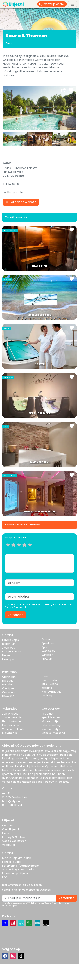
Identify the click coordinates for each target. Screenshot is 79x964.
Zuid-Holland (50, 684)
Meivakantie (10, 733)
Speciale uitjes (51, 717)
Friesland (7, 680)
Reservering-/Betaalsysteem (20, 866)
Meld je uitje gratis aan (16, 858)
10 (31, 549)
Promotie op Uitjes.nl (15, 873)
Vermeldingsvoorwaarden (18, 869)
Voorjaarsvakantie (13, 729)
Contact (7, 825)
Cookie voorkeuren (14, 841)
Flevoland (8, 696)
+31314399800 (12, 184)
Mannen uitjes (51, 721)
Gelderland (9, 692)
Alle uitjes (48, 713)
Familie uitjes (10, 640)
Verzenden (15, 615)
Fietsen (6, 655)
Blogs (5, 833)
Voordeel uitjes (51, 729)
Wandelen (48, 651)
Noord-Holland (51, 680)
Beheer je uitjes (12, 862)
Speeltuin (48, 643)
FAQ (4, 877)
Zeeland (47, 688)
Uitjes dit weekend (53, 733)
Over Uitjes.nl (10, 829)
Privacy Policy (61, 604)
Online (46, 639)
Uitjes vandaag (51, 725)
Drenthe (7, 684)
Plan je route (15, 192)
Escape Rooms (11, 651)
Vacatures (8, 845)
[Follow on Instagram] (13, 956)
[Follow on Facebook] (5, 956)
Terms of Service (13, 607)
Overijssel (8, 688)
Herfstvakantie (11, 721)
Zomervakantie (12, 717)
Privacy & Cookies (13, 837)
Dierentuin (8, 644)
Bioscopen (8, 659)
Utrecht (46, 676)
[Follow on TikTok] (21, 956)
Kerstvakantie (11, 725)
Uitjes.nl (7, 751)
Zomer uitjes (10, 713)
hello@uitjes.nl (11, 801)
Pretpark (47, 658)
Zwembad (8, 647)
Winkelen (47, 655)
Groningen (9, 677)
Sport (45, 647)
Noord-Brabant (51, 691)
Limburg (47, 695)
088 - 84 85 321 (12, 805)
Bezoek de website (22, 202)
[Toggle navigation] (72, 4)
